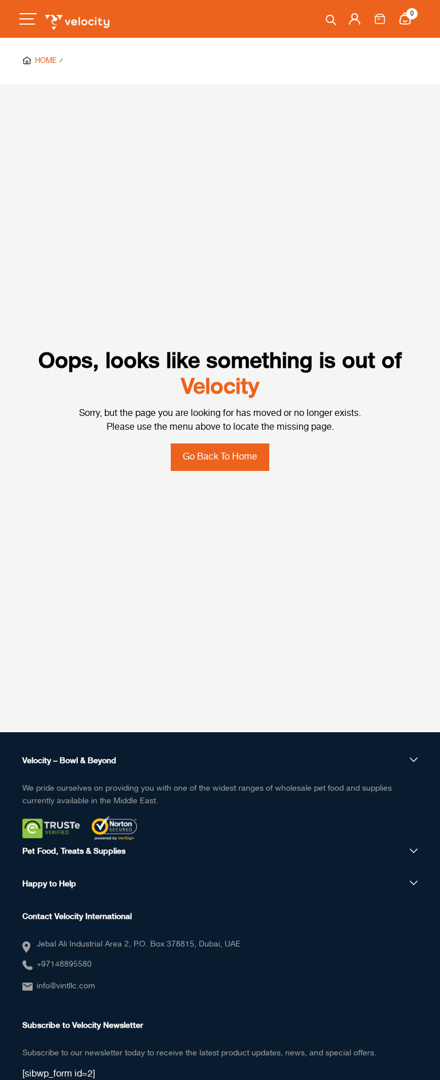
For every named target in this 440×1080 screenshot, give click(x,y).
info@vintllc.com (66, 986)
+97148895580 (64, 964)
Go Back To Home (220, 457)
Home (46, 61)
